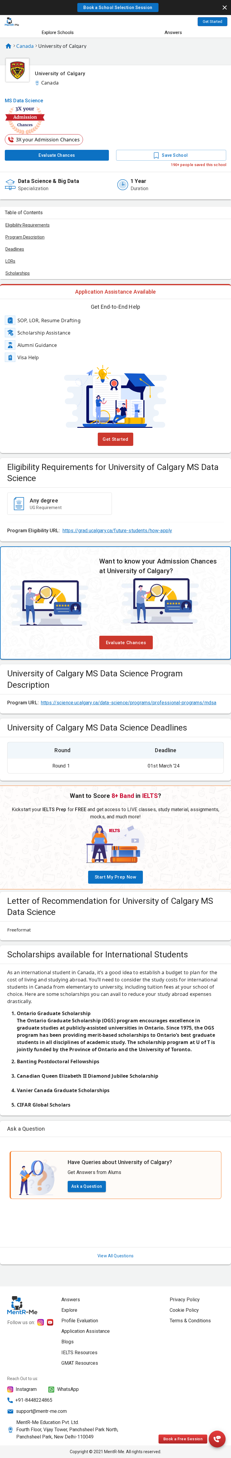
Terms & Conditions (190, 1321)
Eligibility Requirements (27, 225)
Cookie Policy (184, 1310)
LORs (10, 261)
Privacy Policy (185, 1299)
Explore (69, 1310)
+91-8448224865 (33, 1400)
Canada (25, 46)
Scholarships (17, 273)
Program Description (25, 237)
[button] (117, 7)
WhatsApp (68, 1389)
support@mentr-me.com (41, 1411)
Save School (175, 155)
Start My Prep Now (115, 877)
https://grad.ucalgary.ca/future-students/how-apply (117, 530)
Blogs (67, 1342)
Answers (173, 32)
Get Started (212, 21)
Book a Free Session (182, 1439)
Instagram (26, 1389)
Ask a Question (86, 1186)
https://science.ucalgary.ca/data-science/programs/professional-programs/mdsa (128, 703)
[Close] (225, 7)
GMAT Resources (79, 1363)
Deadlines (14, 249)
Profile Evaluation (79, 1321)
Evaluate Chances (56, 155)
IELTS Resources (79, 1352)
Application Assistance (85, 1331)
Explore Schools (58, 32)
